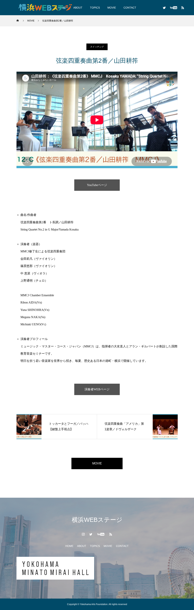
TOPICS (95, 7)
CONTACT (130, 7)
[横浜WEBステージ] (45, 7)
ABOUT (81, 545)
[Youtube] (173, 8)
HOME (69, 545)
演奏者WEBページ (97, 389)
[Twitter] (164, 8)
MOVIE (111, 7)
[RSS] (183, 8)
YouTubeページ (97, 185)
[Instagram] (83, 534)
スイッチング (97, 46)
